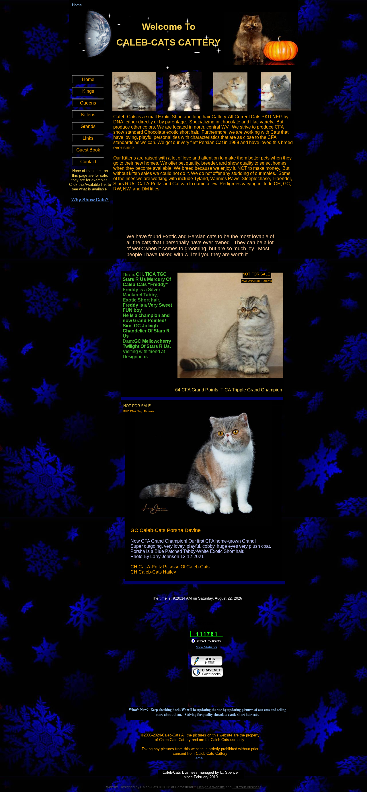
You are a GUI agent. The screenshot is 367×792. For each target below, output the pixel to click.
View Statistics (206, 647)
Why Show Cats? (90, 199)
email (200, 758)
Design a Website (211, 787)
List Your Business (247, 787)
